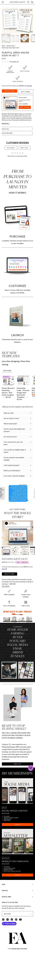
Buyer (17, 637)
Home (3, 46)
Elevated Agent (16, 948)
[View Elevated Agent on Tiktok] (7, 919)
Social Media (17, 645)
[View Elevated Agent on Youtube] (20, 919)
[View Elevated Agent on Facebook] (11, 919)
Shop (3, 884)
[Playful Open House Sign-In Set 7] (6, 38)
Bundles (17, 656)
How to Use (5, 129)
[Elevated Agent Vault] (10, 103)
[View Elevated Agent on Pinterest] (16, 919)
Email (17, 648)
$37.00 (19, 399)
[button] (28, 2)
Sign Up (17, 824)
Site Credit (24, 948)
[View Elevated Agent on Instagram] (3, 919)
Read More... (6, 123)
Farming (17, 633)
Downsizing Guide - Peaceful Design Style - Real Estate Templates (23, 392)
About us (17, 764)
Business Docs (11, 46)
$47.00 (8, 397)
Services (5, 890)
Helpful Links (6, 896)
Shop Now (7, 370)
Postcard (17, 641)
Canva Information (7, 133)
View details (5, 586)
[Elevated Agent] (17, 2)
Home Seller (17, 629)
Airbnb (17, 652)
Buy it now (25, 91)
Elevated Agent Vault (25, 100)
